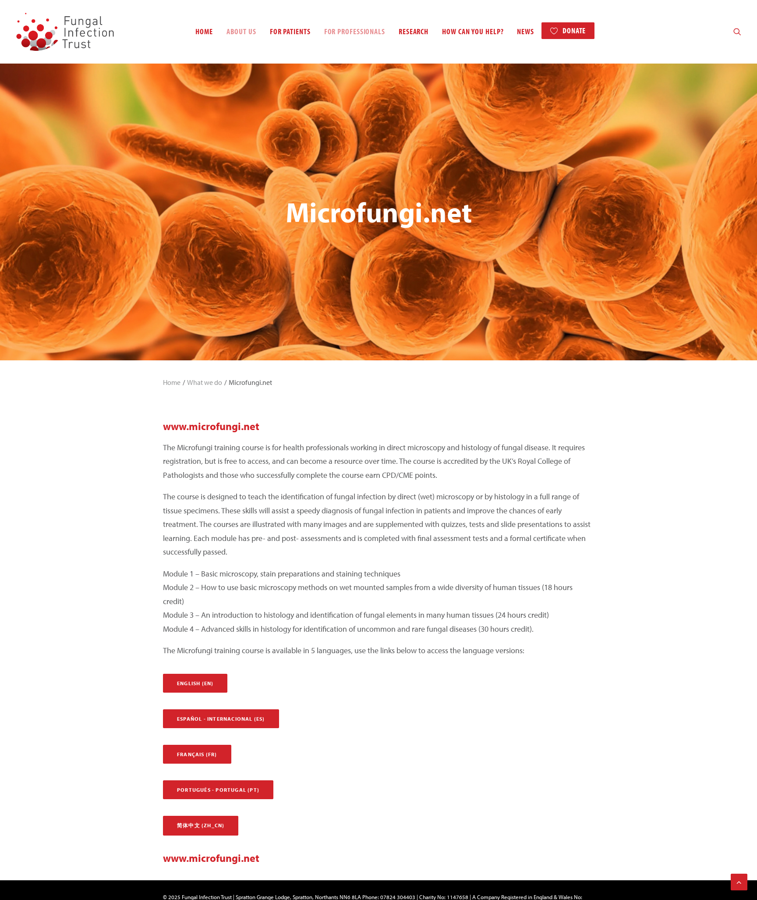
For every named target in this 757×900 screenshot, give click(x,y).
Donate (574, 30)
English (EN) (195, 683)
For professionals (354, 31)
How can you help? (472, 31)
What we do (204, 382)
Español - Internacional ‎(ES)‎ (221, 718)
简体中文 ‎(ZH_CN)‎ (200, 825)
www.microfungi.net (211, 426)
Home (204, 31)
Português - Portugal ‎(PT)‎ (218, 789)
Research (413, 31)
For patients (290, 31)
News (525, 31)
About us (241, 31)
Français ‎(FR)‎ (197, 754)
